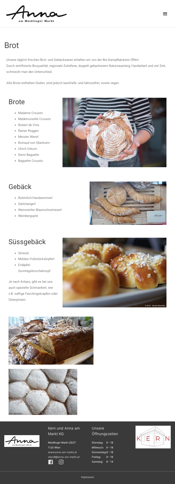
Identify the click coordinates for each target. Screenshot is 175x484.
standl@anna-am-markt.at (64, 456)
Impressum (87, 477)
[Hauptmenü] (165, 14)
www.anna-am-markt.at (62, 452)
